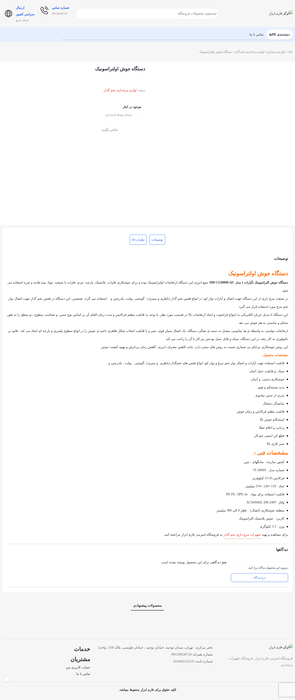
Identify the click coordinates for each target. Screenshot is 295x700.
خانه (290, 51)
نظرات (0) (138, 239)
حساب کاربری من (78, 667)
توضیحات (157, 239)
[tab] (157, 240)
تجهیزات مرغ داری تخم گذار (242, 534)
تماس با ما (83, 674)
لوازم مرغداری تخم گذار (249, 51)
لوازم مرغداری (276, 51)
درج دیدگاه (260, 577)
